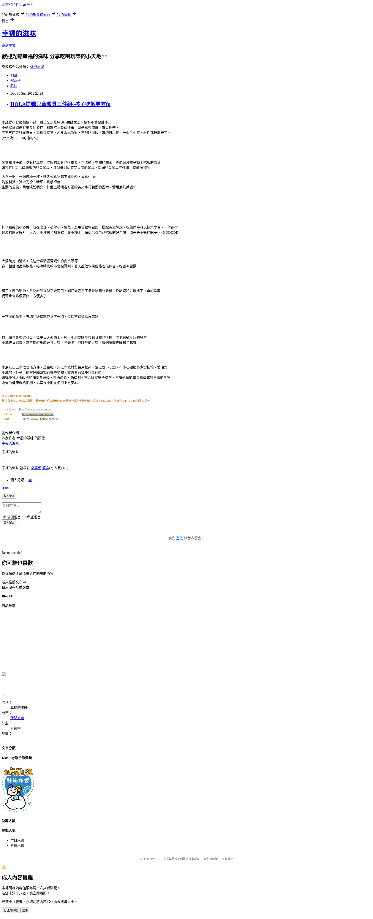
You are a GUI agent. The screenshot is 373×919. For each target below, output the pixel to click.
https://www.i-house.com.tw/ (40, 419)
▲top (5, 487)
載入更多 (9, 496)
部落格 (15, 81)
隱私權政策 (211, 858)
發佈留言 (9, 522)
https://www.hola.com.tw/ (38, 414)
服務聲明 (227, 858)
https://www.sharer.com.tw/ (34, 409)
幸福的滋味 (19, 33)
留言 (45, 468)
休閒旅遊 (37, 67)
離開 (25, 910)
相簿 (13, 75)
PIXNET (154, 858)
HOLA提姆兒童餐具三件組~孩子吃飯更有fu (60, 104)
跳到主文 (9, 45)
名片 (13, 86)
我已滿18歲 (10, 910)
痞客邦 (36, 468)
